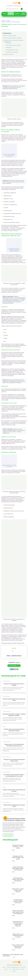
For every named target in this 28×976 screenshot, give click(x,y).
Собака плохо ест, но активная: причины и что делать (18, 935)
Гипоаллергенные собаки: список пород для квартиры (18, 879)
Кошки (4, 13)
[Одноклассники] (14, 669)
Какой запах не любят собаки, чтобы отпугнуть (18, 890)
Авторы (22, 969)
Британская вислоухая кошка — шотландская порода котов (14, 819)
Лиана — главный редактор (14, 655)
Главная (4, 967)
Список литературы (16, 969)
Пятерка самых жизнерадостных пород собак (14, 805)
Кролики (17, 13)
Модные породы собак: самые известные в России (14, 790)
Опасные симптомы (8, 54)
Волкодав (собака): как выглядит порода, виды (9, 466)
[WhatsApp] (17, 669)
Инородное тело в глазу (12, 49)
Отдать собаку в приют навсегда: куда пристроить (18, 946)
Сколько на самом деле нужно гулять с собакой (14, 684)
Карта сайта (23, 967)
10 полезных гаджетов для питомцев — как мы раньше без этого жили (14, 775)
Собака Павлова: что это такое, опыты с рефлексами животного (18, 924)
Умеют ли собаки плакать (10, 35)
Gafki (16, 3)
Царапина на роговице (12, 52)
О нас (10, 969)
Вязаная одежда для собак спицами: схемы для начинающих (18, 912)
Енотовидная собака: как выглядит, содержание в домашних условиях (14, 250)
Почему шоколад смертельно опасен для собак (14, 699)
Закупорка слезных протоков (14, 45)
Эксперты (14, 971)
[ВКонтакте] (12, 669)
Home (4, 20)
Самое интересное (23, 13)
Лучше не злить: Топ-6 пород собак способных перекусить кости (14, 745)
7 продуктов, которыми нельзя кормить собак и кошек (14, 760)
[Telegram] (16, 669)
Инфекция (9, 47)
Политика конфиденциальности (13, 967)
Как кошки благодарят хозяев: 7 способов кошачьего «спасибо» (14, 714)
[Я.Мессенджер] (10, 669)
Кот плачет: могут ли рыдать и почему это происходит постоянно (9, 155)
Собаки (10, 13)
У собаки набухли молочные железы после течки (18, 901)
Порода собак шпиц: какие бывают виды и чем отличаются (18, 868)
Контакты (5, 969)
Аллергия (9, 42)
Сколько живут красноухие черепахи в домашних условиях (14, 729)
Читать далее (8, 835)
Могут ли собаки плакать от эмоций (12, 38)
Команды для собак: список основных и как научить (18, 857)
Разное (4, 726)
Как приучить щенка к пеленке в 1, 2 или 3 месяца (18, 846)
